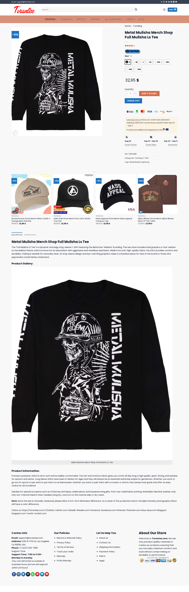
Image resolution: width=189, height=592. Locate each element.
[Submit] (136, 9)
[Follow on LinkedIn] (173, 2)
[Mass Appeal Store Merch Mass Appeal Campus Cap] (116, 194)
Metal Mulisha (135, 162)
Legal (101, 560)
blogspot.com (19, 513)
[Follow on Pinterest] (171, 2)
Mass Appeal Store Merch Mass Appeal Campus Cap (114, 219)
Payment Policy (107, 551)
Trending (50, 19)
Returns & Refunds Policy (69, 537)
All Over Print (113, 19)
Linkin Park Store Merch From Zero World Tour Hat (72, 219)
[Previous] (11, 202)
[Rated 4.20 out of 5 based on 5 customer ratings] (151, 46)
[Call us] (33, 574)
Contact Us (105, 542)
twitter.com (61, 510)
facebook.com (108, 510)
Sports (81, 19)
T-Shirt (146, 158)
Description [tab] (17, 235)
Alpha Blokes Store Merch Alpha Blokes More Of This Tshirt (156, 219)
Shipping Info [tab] (30, 235)
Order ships (151, 144)
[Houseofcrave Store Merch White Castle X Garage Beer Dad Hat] (31, 194)
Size (127, 56)
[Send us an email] (169, 2)
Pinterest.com (133, 510)
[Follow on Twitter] (166, 2)
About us (103, 537)
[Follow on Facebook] (161, 2)
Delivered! (172, 144)
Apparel (95, 19)
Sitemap (61, 556)
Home (128, 25)
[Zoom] (14, 132)
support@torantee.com (31, 537)
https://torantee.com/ (33, 510)
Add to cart (149, 93)
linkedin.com (83, 510)
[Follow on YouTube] (176, 2)
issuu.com (152, 510)
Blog (141, 19)
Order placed (131, 144)
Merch (131, 19)
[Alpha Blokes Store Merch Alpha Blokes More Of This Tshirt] (158, 194)
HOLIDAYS (66, 19)
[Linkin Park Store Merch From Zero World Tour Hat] (73, 194)
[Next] (177, 202)
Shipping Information (109, 547)
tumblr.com (40, 513)
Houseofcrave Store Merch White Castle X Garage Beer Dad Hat (30, 219)
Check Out (133, 100)
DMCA (102, 556)
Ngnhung (145, 162)
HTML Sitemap (64, 560)
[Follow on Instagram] (164, 2)
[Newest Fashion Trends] (24, 9)
